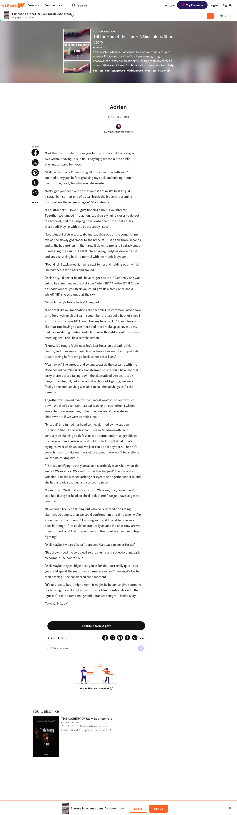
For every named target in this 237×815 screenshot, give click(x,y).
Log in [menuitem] (214, 5)
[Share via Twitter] (35, 162)
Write (169, 5)
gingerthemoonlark (120, 132)
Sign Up (158, 808)
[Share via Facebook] (35, 152)
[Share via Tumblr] (35, 182)
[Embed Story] (35, 192)
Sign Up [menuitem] (228, 5)
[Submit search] (73, 5)
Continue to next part (96, 626)
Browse (32, 5)
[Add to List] (210, 16)
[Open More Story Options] (35, 202)
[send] (141, 648)
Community (52, 5)
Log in (138, 808)
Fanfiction (99, 47)
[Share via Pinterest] (35, 172)
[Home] (13, 5)
